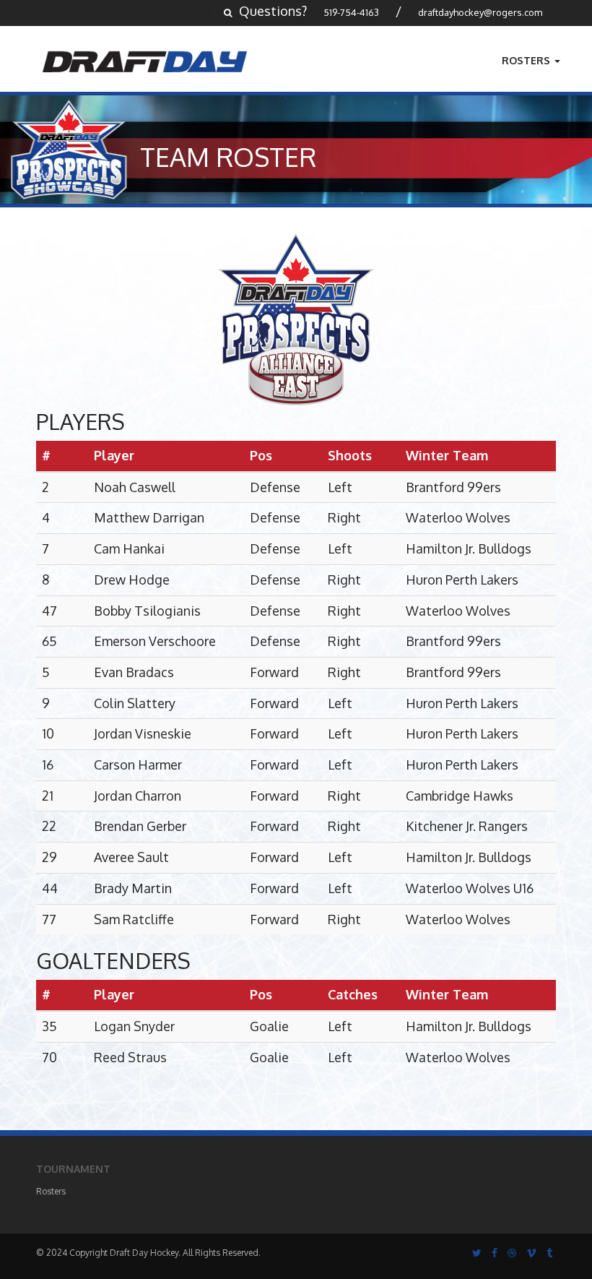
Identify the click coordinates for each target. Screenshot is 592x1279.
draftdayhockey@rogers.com (480, 12)
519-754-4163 (351, 12)
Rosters (527, 60)
